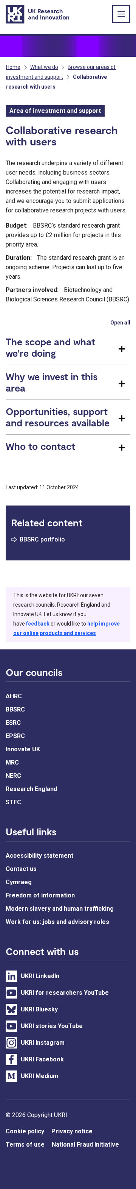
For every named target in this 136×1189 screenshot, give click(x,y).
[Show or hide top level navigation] (121, 14)
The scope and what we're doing (50, 347)
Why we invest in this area (51, 382)
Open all (120, 323)
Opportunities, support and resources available (58, 417)
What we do (44, 67)
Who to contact (40, 446)
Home (13, 67)
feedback (37, 624)
